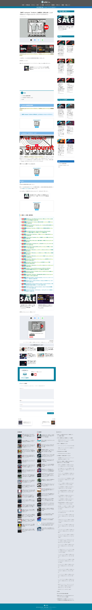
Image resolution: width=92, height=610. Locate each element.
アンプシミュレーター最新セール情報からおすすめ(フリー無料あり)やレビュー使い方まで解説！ (66, 526)
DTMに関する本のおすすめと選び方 (64, 453)
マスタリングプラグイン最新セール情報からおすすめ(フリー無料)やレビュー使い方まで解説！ (66, 571)
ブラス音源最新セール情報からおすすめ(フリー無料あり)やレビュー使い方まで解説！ (66, 496)
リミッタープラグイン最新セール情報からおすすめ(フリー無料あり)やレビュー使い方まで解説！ (66, 581)
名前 (21, 400)
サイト (21, 408)
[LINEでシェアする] (42, 40)
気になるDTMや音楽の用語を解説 (62, 593)
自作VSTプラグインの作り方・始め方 (64, 589)
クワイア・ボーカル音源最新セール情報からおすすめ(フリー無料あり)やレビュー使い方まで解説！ (66, 475)
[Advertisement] (37, 80)
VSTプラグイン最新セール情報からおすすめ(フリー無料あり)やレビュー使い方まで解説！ (65, 462)
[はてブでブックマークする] (38, 40)
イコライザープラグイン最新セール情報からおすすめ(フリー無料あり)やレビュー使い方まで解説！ (66, 531)
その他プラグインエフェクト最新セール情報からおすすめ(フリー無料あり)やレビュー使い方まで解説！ (66, 521)
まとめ (23, 99)
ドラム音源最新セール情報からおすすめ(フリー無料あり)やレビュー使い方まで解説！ (66, 487)
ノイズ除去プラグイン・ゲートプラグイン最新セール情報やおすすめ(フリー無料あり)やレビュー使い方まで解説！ (66, 551)
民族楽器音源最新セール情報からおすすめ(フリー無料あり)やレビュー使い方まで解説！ (66, 503)
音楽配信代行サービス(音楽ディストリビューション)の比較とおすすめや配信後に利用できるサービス (65, 600)
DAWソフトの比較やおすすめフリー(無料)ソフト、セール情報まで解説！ (65, 435)
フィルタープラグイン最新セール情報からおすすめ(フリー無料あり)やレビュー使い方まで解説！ (66, 556)
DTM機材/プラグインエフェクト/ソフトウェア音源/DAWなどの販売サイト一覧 (66, 458)
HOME (46, 605)
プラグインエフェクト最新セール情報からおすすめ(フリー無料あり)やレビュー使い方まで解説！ (66, 516)
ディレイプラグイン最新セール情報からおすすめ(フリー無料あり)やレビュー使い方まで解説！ (66, 546)
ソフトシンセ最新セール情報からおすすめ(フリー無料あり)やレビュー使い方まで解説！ (66, 484)
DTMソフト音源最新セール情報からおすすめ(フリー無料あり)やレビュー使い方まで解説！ (66, 465)
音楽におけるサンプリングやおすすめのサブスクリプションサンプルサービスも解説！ (65, 596)
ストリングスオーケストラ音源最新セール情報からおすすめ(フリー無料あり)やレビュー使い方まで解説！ (66, 480)
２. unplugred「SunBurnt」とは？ (27, 97)
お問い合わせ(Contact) (39, 607)
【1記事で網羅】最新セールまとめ (41, 7)
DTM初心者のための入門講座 (62, 451)
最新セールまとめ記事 (26, 188)
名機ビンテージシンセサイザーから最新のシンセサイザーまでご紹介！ (66, 448)
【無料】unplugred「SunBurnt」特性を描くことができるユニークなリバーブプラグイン (37, 114)
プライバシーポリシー (52, 607)
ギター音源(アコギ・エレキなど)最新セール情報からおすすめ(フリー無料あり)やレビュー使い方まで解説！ (66, 470)
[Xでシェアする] (31, 40)
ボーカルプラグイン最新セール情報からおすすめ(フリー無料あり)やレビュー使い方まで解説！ (66, 566)
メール (21, 404)
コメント (22, 388)
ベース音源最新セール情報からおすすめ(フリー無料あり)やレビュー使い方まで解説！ (66, 500)
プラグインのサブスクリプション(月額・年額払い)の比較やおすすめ (66, 512)
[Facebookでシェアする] (35, 40)
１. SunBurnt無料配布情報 (26, 95)
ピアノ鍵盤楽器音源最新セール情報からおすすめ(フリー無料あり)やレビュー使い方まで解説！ (66, 492)
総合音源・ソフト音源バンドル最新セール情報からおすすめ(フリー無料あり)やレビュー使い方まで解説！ (66, 507)
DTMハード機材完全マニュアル (62, 443)
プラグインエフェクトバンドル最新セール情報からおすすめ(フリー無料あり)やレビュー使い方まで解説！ (66, 561)
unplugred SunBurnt (37, 168)
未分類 (58, 591)
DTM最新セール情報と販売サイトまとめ (63, 455)
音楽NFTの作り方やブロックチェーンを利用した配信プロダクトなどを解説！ (66, 441)
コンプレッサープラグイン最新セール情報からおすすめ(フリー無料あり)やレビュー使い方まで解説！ (66, 536)
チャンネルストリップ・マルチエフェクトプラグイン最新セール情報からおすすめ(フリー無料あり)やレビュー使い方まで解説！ (66, 541)
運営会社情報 (46, 607)
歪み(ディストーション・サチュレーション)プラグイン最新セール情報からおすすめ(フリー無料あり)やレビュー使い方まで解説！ (66, 586)
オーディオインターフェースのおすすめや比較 (66, 445)
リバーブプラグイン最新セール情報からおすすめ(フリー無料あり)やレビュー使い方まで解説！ (38, 342)
